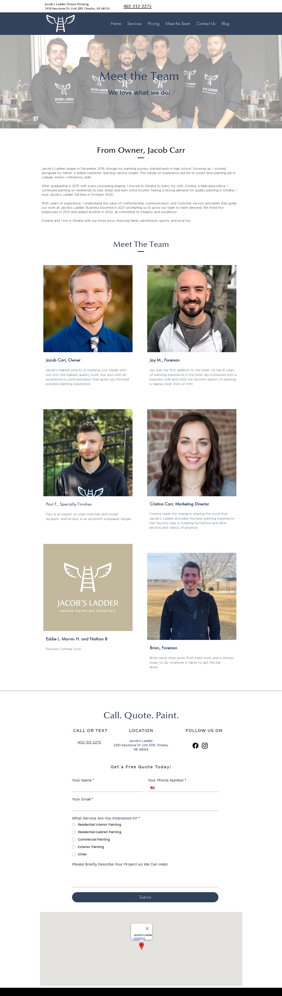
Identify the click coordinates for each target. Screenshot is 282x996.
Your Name (83, 780)
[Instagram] (205, 746)
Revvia (166, 992)
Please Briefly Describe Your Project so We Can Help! (120, 864)
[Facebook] (195, 746)
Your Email (82, 799)
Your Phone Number (167, 780)
